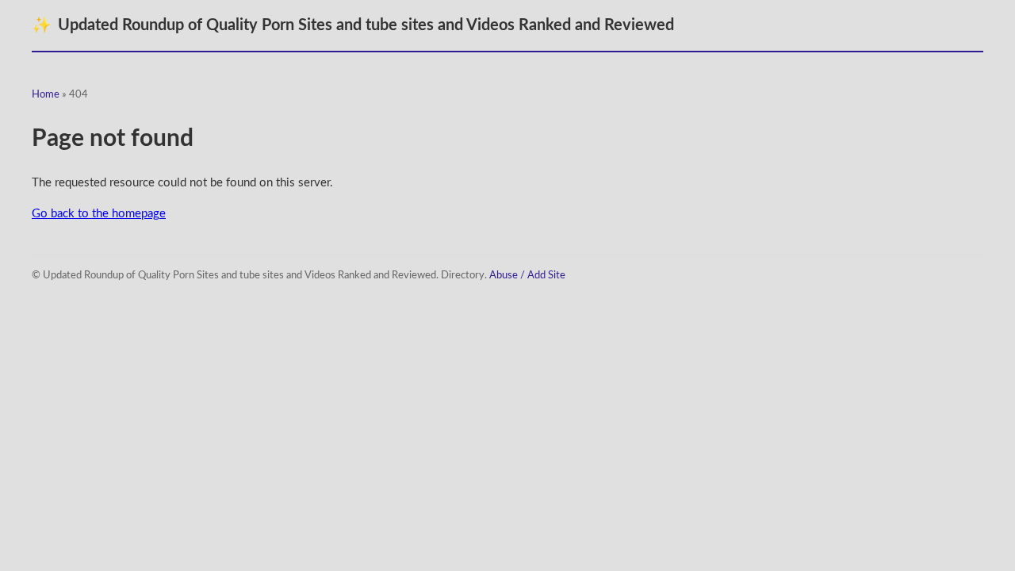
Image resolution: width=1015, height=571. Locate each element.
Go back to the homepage (99, 214)
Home (45, 95)
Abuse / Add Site (527, 275)
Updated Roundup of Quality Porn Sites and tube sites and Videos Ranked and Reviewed (353, 25)
